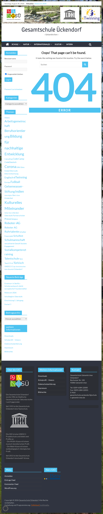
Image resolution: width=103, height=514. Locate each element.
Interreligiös (8, 195)
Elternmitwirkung (11, 174)
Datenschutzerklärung (13, 344)
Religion (14, 219)
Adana (7, 118)
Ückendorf (18, 269)
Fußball (15, 182)
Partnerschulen (19, 215)
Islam (18, 195)
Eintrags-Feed (10, 480)
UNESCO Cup (10, 266)
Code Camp (18, 158)
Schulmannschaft (15, 240)
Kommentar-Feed (11, 484)
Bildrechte (9, 351)
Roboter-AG (12, 223)
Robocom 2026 (10, 293)
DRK (18, 167)
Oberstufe (8, 215)
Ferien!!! (8, 304)
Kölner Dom (8, 213)
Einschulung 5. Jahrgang (14, 300)
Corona (10, 166)
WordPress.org (10, 488)
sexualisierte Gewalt (12, 243)
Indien (19, 191)
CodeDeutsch (10, 162)
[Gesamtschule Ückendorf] (51, 15)
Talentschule (12, 258)
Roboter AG (11, 227)
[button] (5, 508)
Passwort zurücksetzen (13, 89)
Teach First (9, 263)
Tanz (21, 259)
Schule (15, 44)
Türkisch (18, 262)
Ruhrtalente (12, 231)
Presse (8, 218)
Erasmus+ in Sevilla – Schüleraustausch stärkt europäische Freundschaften (16, 286)
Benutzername (10, 58)
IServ (14, 195)
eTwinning (20, 177)
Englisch (9, 177)
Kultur (58, 44)
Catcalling (8, 159)
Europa (7, 182)
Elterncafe (14, 171)
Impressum (9, 348)
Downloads (9, 336)
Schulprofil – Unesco (13, 340)
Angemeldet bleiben (15, 74)
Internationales (42, 44)
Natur (26, 44)
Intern (69, 44)
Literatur (15, 213)
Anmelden (9, 476)
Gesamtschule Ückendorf (51, 29)
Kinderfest (9, 198)
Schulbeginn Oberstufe (43, 4)
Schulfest (18, 235)
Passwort (8, 66)
